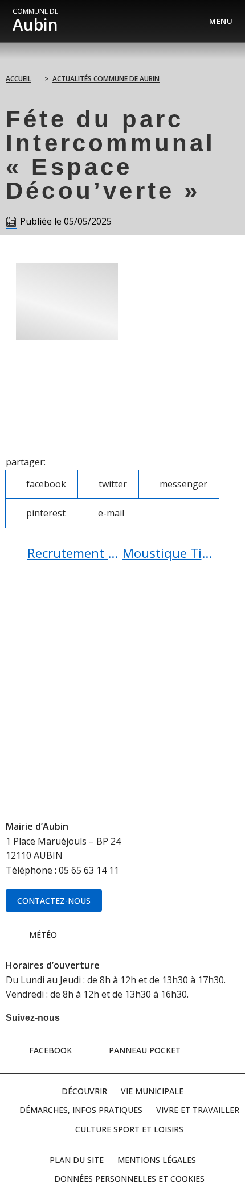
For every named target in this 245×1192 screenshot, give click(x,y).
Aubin (35, 21)
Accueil (18, 79)
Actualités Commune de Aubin (106, 79)
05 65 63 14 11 (89, 870)
